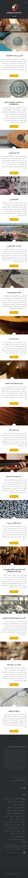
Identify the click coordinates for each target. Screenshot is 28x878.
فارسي (9, 827)
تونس (5, 816)
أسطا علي (16, 798)
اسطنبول (22, 804)
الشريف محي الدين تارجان (18, 807)
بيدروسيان (18, 816)
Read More (14, 75)
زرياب (15, 822)
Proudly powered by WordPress (11, 873)
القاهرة (15, 810)
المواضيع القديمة (14, 737)
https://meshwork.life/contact (19, 780)
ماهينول (13, 833)
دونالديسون (22, 822)
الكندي (9, 810)
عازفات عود (17, 824)
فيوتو (18, 830)
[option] (14, 26)
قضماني (23, 833)
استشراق (10, 801)
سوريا (23, 824)
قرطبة (7, 830)
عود (11, 824)
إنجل (15, 801)
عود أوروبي (6, 824)
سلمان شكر (10, 822)
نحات (9, 839)
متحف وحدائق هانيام (20, 836)
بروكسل (9, 813)
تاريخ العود (11, 816)
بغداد (23, 816)
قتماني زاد (12, 830)
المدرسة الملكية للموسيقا (18, 813)
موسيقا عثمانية (21, 839)
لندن (18, 833)
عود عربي (22, 827)
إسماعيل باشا (21, 801)
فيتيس (23, 830)
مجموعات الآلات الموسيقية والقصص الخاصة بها (14, 29)
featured (22, 798)
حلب (16, 819)
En (26, 2)
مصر (12, 836)
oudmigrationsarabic (14, 13)
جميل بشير (22, 819)
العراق (8, 807)
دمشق (12, 819)
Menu (14, 16)
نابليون (14, 839)
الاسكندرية (15, 804)
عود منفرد (15, 827)
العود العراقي (21, 810)
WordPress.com (16, 874)
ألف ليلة (5, 798)
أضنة (10, 798)
